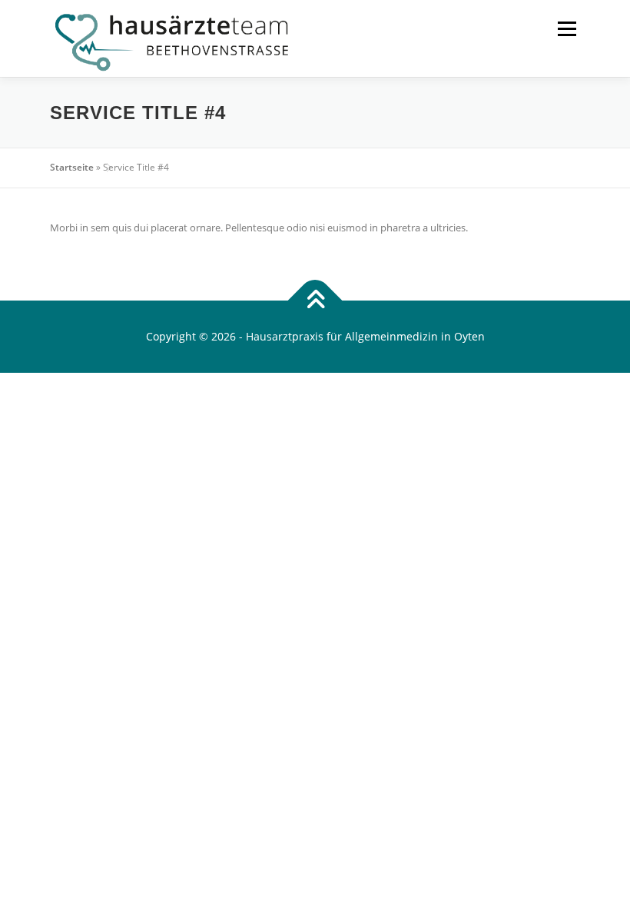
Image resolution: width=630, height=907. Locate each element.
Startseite (72, 167)
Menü (566, 28)
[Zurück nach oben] (315, 301)
